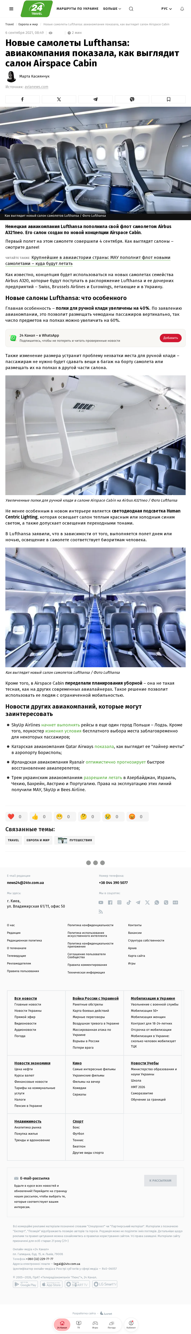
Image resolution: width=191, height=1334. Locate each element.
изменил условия (63, 731)
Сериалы (79, 1094)
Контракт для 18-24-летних (151, 1023)
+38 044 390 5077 (113, 883)
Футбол (78, 1134)
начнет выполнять (61, 725)
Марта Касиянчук (34, 76)
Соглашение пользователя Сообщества (87, 956)
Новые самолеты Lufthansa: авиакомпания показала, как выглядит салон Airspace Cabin (106, 24)
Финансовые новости (31, 1082)
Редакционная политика (24, 940)
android (25, 1284)
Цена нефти (23, 1069)
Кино (77, 1063)
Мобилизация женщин (148, 1017)
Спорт (78, 1121)
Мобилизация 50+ (144, 1011)
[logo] (36, 9)
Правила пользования (23, 971)
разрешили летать (103, 777)
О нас (11, 925)
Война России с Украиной (96, 998)
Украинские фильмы (88, 1075)
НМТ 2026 (138, 1087)
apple (51, 1284)
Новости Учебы (145, 1063)
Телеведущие (16, 955)
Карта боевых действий (91, 1011)
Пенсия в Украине (28, 1106)
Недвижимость (27, 1121)
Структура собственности (146, 940)
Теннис (78, 1140)
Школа (136, 1081)
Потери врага (83, 1048)
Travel (10, 24)
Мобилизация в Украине (153, 998)
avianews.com (36, 87)
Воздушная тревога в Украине (96, 1023)
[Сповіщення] (182, 9)
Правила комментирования (87, 965)
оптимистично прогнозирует (116, 762)
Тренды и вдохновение (32, 1140)
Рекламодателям (19, 963)
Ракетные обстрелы (88, 1004)
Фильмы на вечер (86, 1082)
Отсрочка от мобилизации (151, 1030)
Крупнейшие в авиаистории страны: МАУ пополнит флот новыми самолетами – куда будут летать (88, 260)
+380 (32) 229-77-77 (39, 1259)
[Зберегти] (168, 99)
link (101, 902)
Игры (132, 963)
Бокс (76, 1127)
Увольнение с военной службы (154, 1004)
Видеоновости (25, 1023)
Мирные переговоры (89, 1017)
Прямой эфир (24, 1017)
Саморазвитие (142, 1093)
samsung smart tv (104, 1284)
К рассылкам (160, 1181)
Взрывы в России (86, 1041)
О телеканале (16, 948)
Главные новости (27, 1004)
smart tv (77, 1284)
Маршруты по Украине (78, 9)
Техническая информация (86, 972)
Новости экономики (32, 1063)
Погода (19, 1036)
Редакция (13, 932)
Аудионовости (25, 1030)
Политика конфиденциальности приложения (90, 945)
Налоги (20, 1100)
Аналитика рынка (27, 1127)
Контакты (135, 925)
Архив (132, 948)
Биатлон (79, 1146)
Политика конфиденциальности (90, 925)
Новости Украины (28, 1011)
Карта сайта (136, 955)
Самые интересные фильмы (94, 1069)
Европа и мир (28, 24)
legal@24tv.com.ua (67, 1264)
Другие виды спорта (88, 1153)
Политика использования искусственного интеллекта (87, 934)
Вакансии (135, 932)
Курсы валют (24, 1075)
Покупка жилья (26, 1134)
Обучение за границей (148, 1100)
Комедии (79, 1088)
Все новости (25, 998)
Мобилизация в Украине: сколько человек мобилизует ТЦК (153, 1041)
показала (104, 746)
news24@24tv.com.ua (25, 883)
